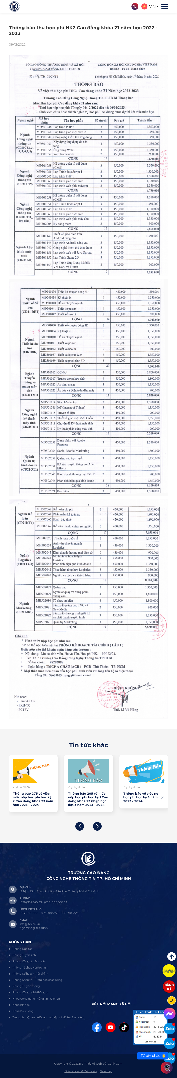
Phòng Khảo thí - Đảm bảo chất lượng (37, 979)
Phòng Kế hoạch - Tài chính (30, 973)
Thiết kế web (93, 1063)
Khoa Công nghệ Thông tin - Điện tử (36, 998)
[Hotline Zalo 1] (169, 1028)
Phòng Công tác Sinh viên (29, 961)
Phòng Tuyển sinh (24, 955)
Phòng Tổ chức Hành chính (30, 967)
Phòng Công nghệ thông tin (31, 992)
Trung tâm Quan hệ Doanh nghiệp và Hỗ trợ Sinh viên (48, 1017)
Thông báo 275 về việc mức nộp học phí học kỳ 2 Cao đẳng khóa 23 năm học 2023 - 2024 (142, 799)
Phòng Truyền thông (26, 986)
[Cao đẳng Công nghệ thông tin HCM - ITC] (169, 1043)
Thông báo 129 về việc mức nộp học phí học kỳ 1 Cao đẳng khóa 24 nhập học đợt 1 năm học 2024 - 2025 (86, 801)
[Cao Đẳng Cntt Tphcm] (169, 1058)
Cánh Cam (115, 1063)
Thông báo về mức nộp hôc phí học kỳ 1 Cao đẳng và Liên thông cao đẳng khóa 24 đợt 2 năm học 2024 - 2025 (31, 801)
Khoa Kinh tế (21, 1004)
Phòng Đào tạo (23, 948)
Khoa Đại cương (23, 1011)
